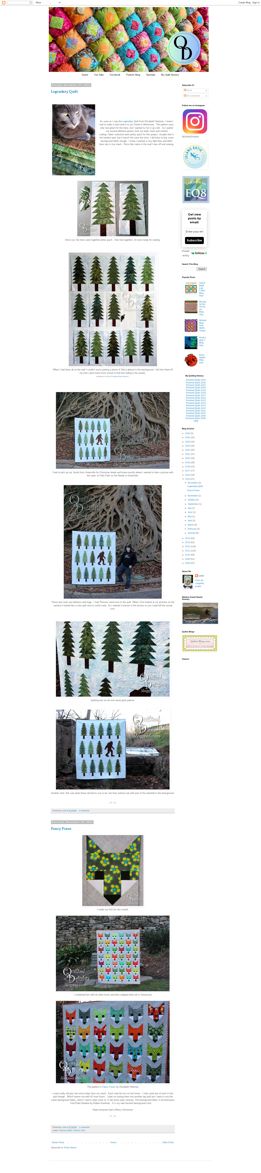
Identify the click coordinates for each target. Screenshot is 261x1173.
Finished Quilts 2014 (196, 403)
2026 (188, 433)
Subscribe (194, 240)
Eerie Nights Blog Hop (202, 359)
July (190, 508)
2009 (188, 559)
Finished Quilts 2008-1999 (196, 419)
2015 (188, 479)
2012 (188, 546)
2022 (188, 450)
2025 (188, 437)
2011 (188, 550)
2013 (188, 542)
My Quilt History (170, 74)
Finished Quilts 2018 (196, 393)
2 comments (84, 811)
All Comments (193, 96)
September (193, 504)
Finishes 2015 (79, 1130)
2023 (188, 446)
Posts (189, 90)
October (192, 500)
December (193, 483)
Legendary (128, 121)
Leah (64, 811)
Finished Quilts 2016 (196, 398)
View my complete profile (199, 583)
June (190, 512)
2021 (188, 454)
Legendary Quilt (64, 91)
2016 (188, 475)
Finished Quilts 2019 (196, 390)
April (190, 520)
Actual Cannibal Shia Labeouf (117, 376)
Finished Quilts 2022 (196, 382)
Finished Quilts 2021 (196, 385)
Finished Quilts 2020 (196, 387)
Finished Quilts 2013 (196, 405)
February (192, 529)
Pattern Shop (133, 74)
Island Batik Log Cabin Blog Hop (202, 289)
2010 (188, 555)
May (190, 516)
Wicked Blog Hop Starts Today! (202, 325)
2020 (188, 458)
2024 (188, 442)
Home (85, 74)
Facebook (115, 74)
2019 (188, 462)
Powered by (186, 253)
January (192, 533)
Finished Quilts (65, 1130)
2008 (188, 563)
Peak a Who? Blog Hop (202, 341)
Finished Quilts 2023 (196, 380)
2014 (188, 538)
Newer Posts (58, 1142)
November (193, 495)
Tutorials (150, 74)
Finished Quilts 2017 (196, 395)
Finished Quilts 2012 (196, 408)
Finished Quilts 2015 (196, 400)
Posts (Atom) (70, 1147)
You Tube (99, 74)
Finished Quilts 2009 (196, 416)
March (191, 525)
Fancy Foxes (61, 828)
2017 (188, 470)
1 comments (84, 1127)
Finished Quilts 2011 (196, 410)
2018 (188, 466)
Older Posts (168, 1142)
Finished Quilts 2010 (196, 413)
